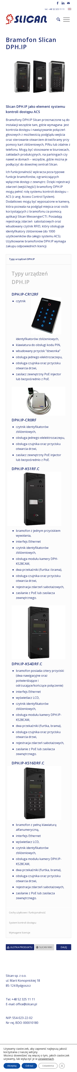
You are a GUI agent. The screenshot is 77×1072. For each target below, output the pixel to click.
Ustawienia (48, 1065)
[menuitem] (58, 19)
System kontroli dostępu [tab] (22, 922)
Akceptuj (11, 1065)
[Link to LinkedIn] (63, 3)
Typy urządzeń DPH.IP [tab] (22, 259)
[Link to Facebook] (57, 3)
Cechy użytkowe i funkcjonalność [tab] (27, 912)
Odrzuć (29, 1065)
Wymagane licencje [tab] (19, 932)
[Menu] (66, 19)
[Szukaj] (58, 19)
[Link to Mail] (68, 3)
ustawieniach (46, 1059)
